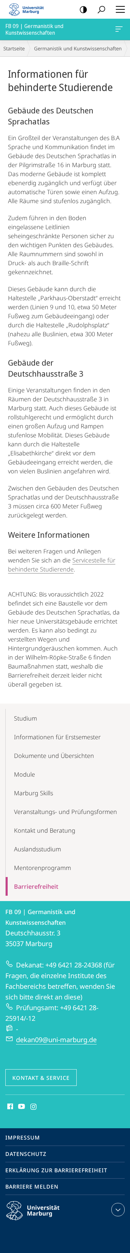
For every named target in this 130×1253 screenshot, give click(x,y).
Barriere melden (31, 1186)
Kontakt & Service (41, 1078)
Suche (101, 9)
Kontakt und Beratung (44, 830)
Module (24, 774)
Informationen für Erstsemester (57, 737)
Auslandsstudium (37, 849)
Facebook (9, 1107)
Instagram (34, 1107)
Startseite (14, 48)
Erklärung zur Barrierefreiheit (56, 1170)
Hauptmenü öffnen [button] (120, 9)
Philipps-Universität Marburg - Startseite (28, 9)
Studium (25, 718)
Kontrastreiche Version (83, 9)
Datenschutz (25, 1154)
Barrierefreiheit (36, 886)
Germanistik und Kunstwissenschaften (78, 48)
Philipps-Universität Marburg (44, 1221)
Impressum (22, 1137)
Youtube (21, 1107)
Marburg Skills (33, 793)
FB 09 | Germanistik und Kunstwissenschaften (120, 29)
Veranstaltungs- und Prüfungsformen (65, 812)
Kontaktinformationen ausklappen (118, 1209)
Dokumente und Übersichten (54, 756)
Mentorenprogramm (42, 868)
